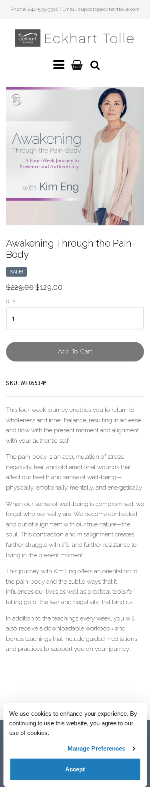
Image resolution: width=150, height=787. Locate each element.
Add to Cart (75, 351)
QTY (11, 301)
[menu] (59, 65)
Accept (75, 769)
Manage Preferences (97, 748)
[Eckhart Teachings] (75, 43)
